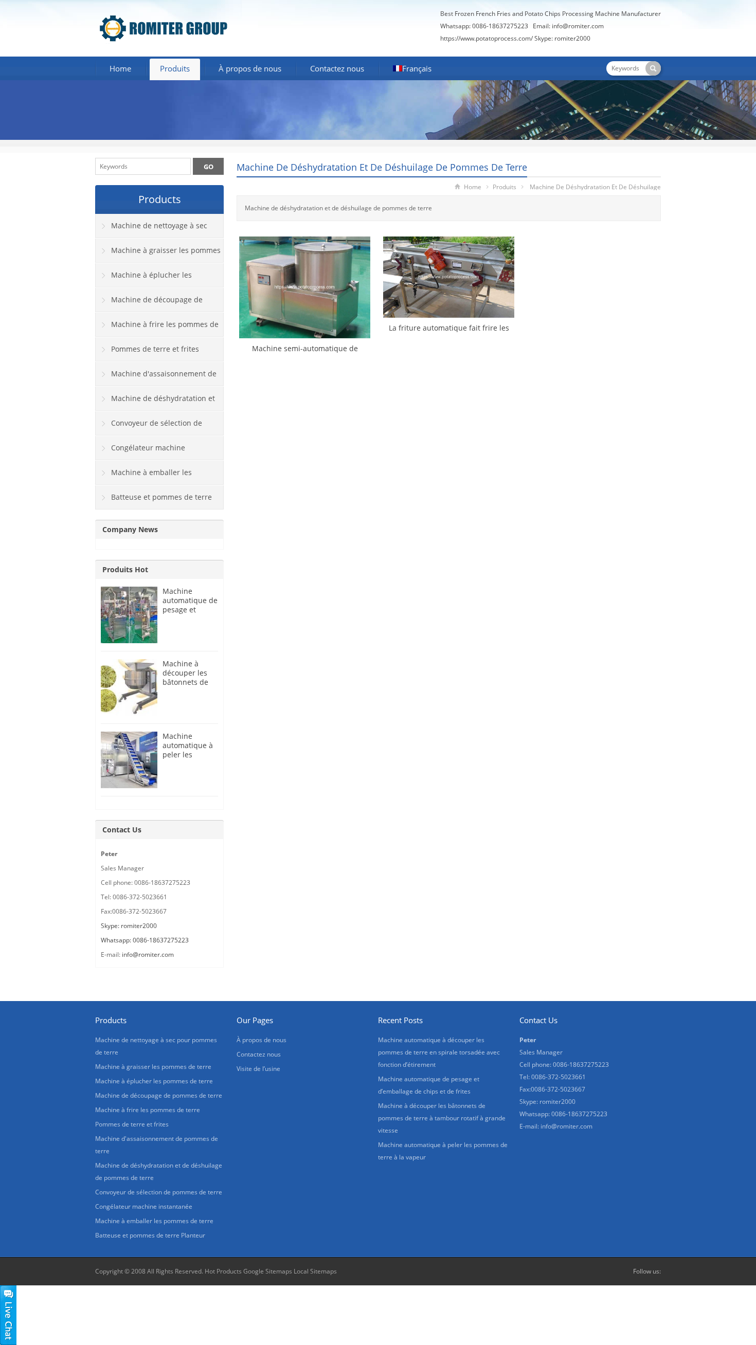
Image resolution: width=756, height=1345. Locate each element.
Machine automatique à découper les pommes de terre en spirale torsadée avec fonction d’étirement (439, 1052)
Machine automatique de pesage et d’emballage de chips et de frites (190, 614)
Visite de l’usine (258, 1068)
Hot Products (223, 1271)
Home (120, 68)
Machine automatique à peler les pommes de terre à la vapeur (188, 759)
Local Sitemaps (315, 1271)
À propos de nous (250, 68)
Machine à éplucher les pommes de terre (144, 278)
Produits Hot (125, 569)
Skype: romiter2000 (562, 38)
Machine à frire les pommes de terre (157, 328)
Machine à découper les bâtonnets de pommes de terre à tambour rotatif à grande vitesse (442, 1118)
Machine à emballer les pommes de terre (144, 476)
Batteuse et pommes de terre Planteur (154, 501)
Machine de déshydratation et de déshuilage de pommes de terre (382, 167)
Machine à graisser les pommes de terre (158, 254)
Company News (130, 529)
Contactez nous (337, 68)
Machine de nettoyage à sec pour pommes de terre (151, 229)
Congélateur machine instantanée (140, 451)
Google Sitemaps (267, 1271)
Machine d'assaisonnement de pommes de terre (156, 377)
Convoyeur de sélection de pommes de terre (149, 426)
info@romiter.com (578, 26)
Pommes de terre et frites (155, 349)
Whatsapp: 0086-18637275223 (145, 940)
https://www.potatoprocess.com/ (486, 38)
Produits (175, 68)
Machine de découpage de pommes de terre (149, 303)
